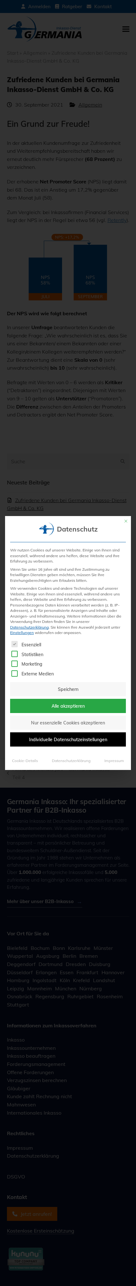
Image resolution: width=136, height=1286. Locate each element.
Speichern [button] (68, 689)
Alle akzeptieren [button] (68, 706)
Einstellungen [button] (22, 632)
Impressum (114, 760)
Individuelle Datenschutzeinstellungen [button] (68, 739)
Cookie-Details (25, 760)
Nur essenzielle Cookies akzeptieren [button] (68, 723)
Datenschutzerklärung (29, 627)
